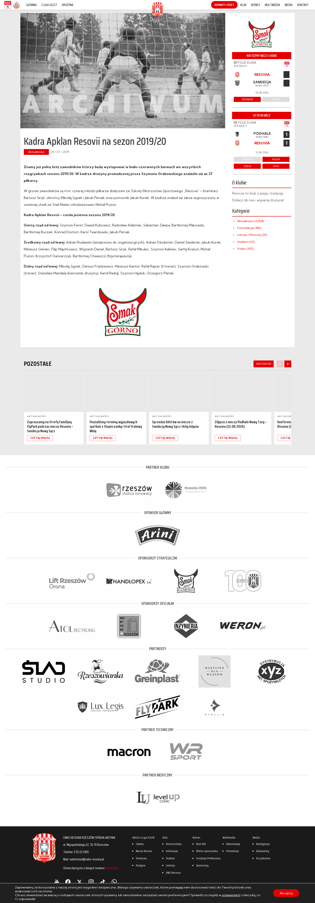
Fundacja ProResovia (208, 858)
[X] (79, 882)
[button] (287, 363)
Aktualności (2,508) (250, 221)
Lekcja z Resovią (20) (252, 235)
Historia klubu (174, 844)
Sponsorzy (202, 865)
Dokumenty (262, 851)
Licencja (170, 865)
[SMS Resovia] (16, 8)
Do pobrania (263, 858)
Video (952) (245, 249)
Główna (31, 4)
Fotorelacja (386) (249, 228)
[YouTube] (56, 882)
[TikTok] (102, 882)
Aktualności (36, 152)
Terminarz (141, 858)
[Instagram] (91, 882)
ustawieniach (231, 895)
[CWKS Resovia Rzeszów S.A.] (158, 16)
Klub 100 (201, 844)
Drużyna (67, 4)
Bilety (276, 99)
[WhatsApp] (114, 882)
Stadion (170, 858)
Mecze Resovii (144, 851)
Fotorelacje (232, 851)
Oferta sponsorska (207, 851)
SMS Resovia (173, 872)
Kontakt (303, 4)
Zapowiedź (247, 159)
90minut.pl (111, 868)
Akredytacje (263, 844)
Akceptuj (286, 893)
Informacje (172, 851)
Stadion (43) (246, 242)
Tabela (140, 844)
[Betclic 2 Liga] (7, 8)
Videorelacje (233, 844)
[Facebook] (67, 882)
